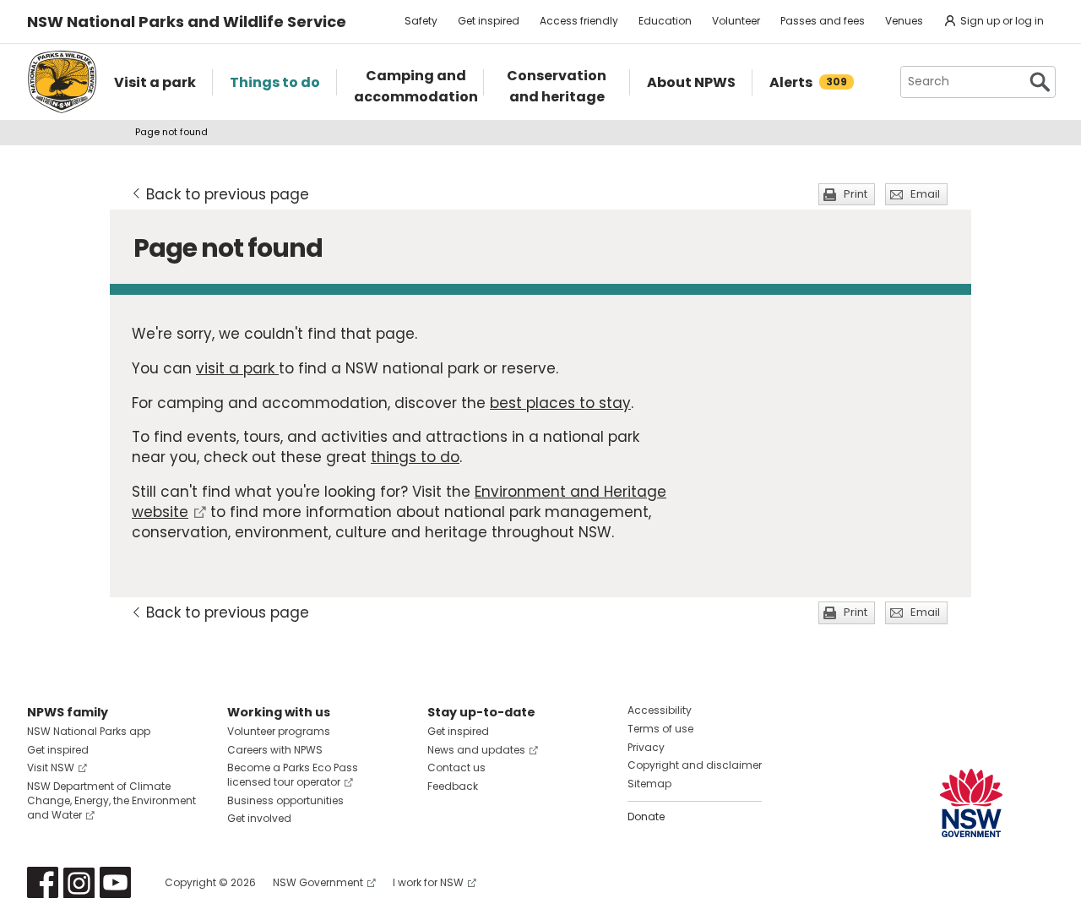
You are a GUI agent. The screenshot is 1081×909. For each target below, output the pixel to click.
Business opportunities (285, 800)
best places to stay (560, 403)
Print (855, 194)
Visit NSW (50, 767)
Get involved (259, 818)
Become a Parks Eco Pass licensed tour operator (292, 774)
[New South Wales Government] (971, 803)
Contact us (456, 767)
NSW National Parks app (88, 731)
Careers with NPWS (275, 750)
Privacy (646, 747)
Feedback (452, 786)
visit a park (237, 368)
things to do (415, 457)
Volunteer (736, 21)
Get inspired (488, 21)
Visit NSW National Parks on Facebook (42, 882)
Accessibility (659, 710)
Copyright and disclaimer (694, 765)
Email (925, 194)
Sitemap (649, 783)
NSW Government (318, 882)
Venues (904, 21)
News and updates (476, 750)
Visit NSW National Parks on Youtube (115, 882)
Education (665, 21)
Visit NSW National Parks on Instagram (79, 882)
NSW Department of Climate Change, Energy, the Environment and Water (111, 800)
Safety (421, 21)
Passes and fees (822, 21)
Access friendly (579, 21)
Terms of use (660, 728)
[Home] (62, 82)
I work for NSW (428, 882)
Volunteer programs (278, 731)
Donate (646, 816)
